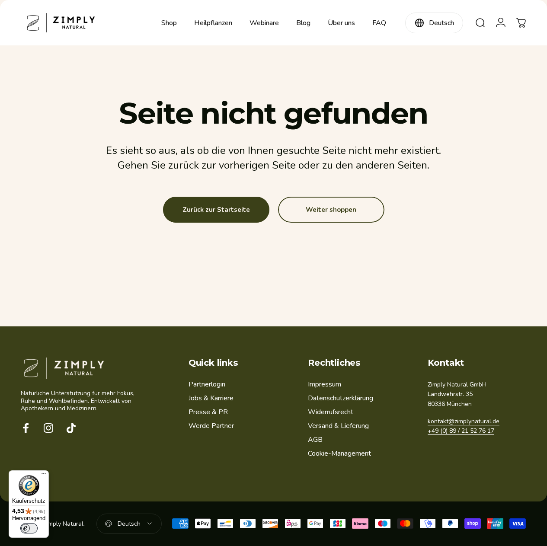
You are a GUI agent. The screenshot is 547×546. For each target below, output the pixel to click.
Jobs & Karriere (211, 398)
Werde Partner (211, 425)
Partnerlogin (207, 384)
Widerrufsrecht (330, 412)
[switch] (29, 528)
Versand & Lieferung (338, 425)
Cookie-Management (339, 454)
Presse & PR (208, 412)
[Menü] (43, 475)
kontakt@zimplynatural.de (463, 422)
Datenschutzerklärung (340, 398)
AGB (315, 439)
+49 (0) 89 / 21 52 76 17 (461, 431)
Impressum (324, 384)
